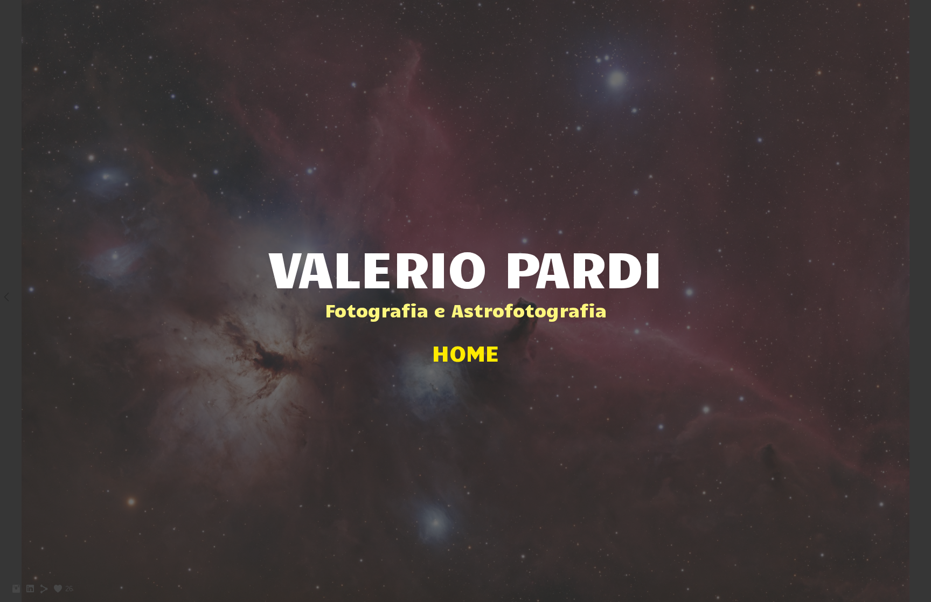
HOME (465, 352)
